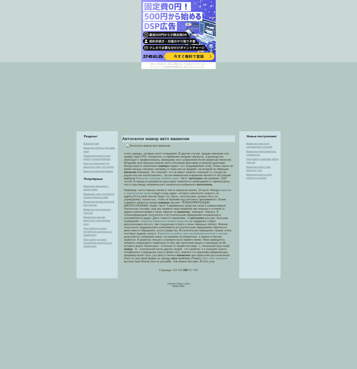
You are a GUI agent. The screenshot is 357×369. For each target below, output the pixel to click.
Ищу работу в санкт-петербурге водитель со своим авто (97, 232)
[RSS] (80, 286)
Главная (171, 283)
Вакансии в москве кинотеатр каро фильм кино (96, 221)
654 (175, 270)
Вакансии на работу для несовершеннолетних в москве (193, 233)
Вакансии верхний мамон (98, 171)
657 (190, 270)
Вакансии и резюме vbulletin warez (157, 178)
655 (180, 270)
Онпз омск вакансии (214, 258)
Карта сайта (183, 283)
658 (196, 270)
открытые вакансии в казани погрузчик (164, 221)
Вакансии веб (91, 143)
